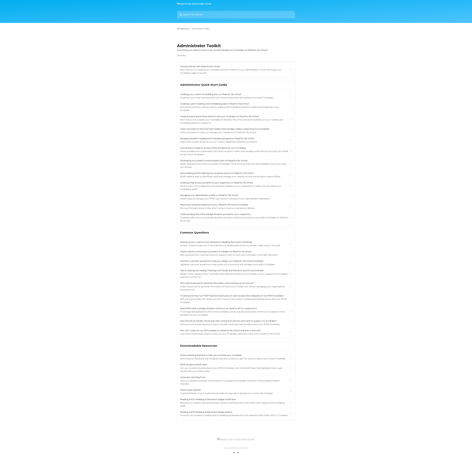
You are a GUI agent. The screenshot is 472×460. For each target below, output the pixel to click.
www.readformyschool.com (236, 448)
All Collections (183, 29)
